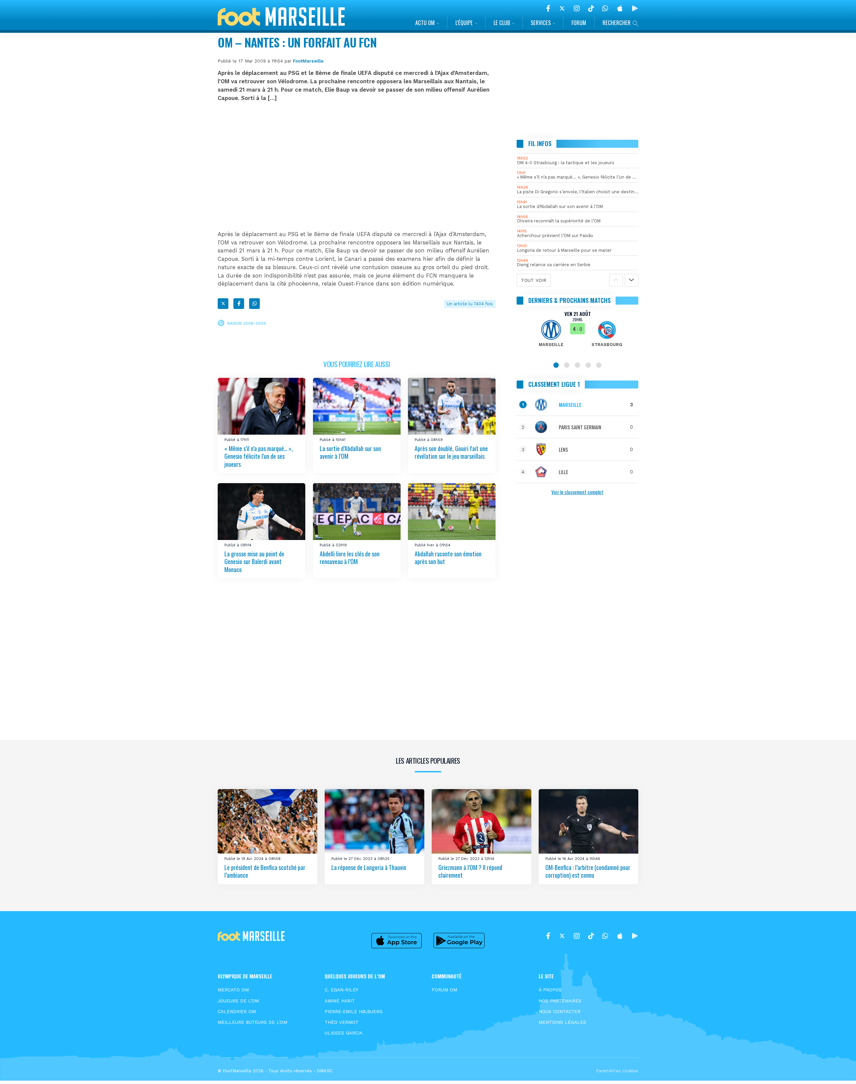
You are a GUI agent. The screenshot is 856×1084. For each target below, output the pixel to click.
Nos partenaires (560, 1000)
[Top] (838, 1069)
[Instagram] (577, 8)
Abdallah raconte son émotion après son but (448, 557)
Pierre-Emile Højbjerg (354, 1011)
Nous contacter (559, 1011)
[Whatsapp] (254, 303)
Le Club (502, 22)
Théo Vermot (341, 1022)
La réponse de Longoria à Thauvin (368, 867)
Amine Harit (340, 1000)
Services (541, 22)
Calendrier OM (237, 1011)
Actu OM (425, 22)
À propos (550, 989)
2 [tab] (566, 365)
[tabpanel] (578, 333)
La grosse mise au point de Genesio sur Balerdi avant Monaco (254, 561)
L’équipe (464, 22)
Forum (578, 22)
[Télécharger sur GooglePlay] (635, 8)
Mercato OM (233, 989)
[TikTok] (591, 8)
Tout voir (533, 280)
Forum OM (444, 989)
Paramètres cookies (617, 1070)
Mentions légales (562, 1022)
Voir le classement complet (577, 492)
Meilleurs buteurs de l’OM (252, 1022)
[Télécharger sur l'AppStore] (620, 8)
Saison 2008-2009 (246, 323)
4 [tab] (588, 365)
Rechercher (617, 22)
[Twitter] (562, 8)
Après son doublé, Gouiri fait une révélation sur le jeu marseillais (451, 452)
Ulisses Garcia (343, 1033)
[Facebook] (548, 8)
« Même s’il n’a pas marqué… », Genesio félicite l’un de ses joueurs (258, 456)
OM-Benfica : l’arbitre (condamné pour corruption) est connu (587, 871)
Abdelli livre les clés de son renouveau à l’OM (350, 557)
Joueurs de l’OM (238, 1000)
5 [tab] (599, 365)
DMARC (325, 1070)
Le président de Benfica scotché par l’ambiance (264, 871)
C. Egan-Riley (341, 989)
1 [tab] (556, 365)
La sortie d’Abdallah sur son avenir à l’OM (350, 452)
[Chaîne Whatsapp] (605, 8)
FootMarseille (308, 61)
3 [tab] (577, 365)
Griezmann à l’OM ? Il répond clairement (470, 871)
